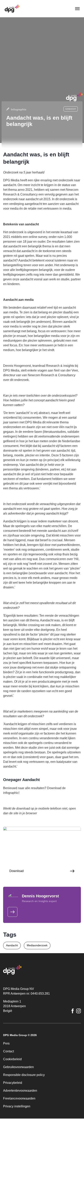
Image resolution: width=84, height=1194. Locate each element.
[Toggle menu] (77, 8)
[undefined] (12, 912)
